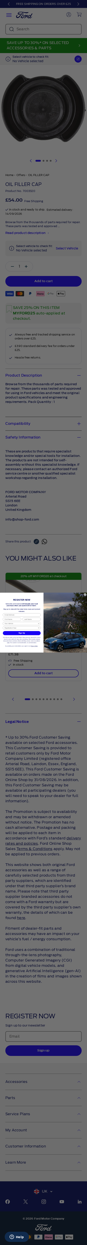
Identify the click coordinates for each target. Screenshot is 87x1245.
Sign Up (22, 633)
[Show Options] (39, 623)
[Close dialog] (85, 594)
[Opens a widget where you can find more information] (16, 1237)
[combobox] (20, 623)
